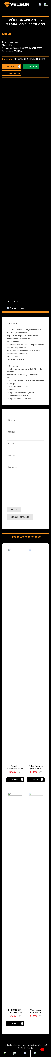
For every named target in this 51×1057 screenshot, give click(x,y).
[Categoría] (40, 5)
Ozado (30, 1048)
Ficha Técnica (13, 73)
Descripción (13, 301)
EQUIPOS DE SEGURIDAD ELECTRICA (29, 59)
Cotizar (10, 66)
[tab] (25, 301)
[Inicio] (46, 5)
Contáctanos (17, 308)
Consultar (32, 66)
